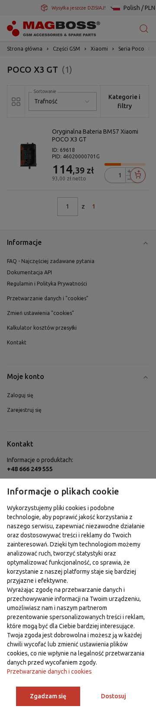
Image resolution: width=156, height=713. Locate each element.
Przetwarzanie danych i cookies (49, 671)
